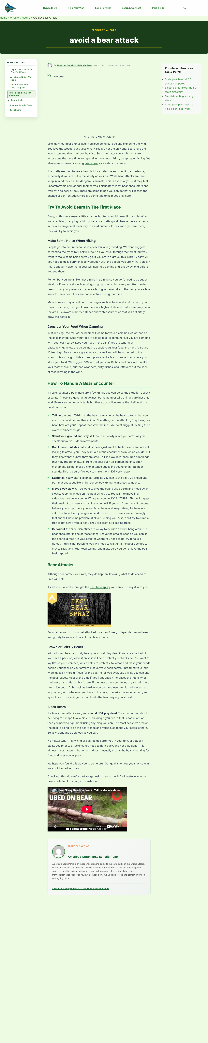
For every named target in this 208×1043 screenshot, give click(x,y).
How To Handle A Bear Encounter (20, 94)
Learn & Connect (131, 8)
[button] (185, 8)
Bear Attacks (17, 100)
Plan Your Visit (76, 8)
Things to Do (50, 8)
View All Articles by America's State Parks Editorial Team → (80, 888)
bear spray (91, 163)
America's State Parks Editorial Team (74, 65)
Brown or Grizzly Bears (20, 105)
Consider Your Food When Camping (19, 86)
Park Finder (158, 8)
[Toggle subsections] (8, 70)
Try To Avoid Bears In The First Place (21, 70)
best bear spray (100, 587)
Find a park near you (177, 108)
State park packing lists (179, 104)
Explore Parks (103, 8)
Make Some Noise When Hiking (21, 78)
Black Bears (15, 110)
